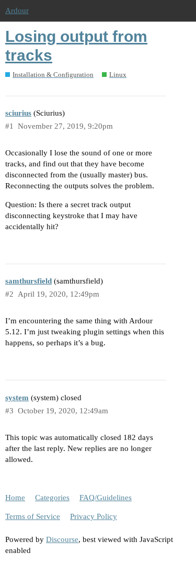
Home (15, 497)
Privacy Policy (93, 516)
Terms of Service (32, 516)
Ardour (17, 10)
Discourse (62, 539)
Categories (52, 497)
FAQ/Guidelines (105, 497)
